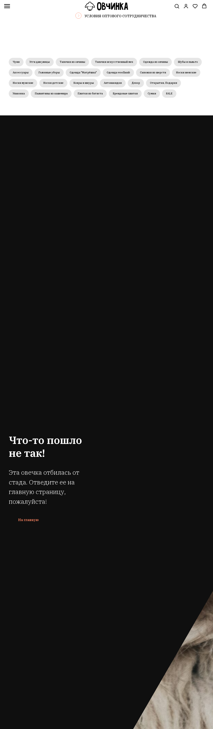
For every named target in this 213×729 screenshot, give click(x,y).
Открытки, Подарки (163, 82)
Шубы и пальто (188, 61)
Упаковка (19, 93)
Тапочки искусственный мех (114, 61)
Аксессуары (20, 72)
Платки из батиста (90, 93)
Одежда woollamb (118, 72)
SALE (169, 93)
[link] (185, 6)
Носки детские (53, 82)
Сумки (152, 93)
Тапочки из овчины (72, 61)
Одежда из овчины (155, 61)
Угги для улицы (40, 61)
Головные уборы (49, 72)
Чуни (16, 61)
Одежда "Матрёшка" (83, 72)
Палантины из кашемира (51, 93)
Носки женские (186, 72)
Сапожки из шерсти (153, 72)
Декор (136, 82)
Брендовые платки (125, 93)
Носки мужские (23, 82)
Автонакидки (113, 82)
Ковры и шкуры (83, 82)
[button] (176, 6)
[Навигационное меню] (7, 6)
